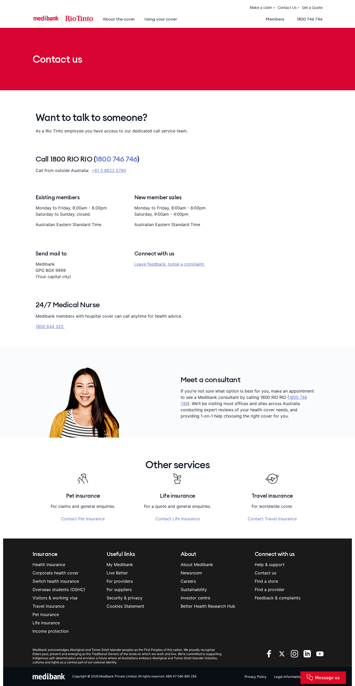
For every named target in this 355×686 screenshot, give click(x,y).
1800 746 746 (116, 159)
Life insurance (46, 622)
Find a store (266, 581)
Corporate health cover (55, 572)
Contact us (265, 572)
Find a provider (270, 589)
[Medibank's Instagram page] (295, 653)
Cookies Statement (125, 606)
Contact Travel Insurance (272, 518)
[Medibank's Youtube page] (320, 653)
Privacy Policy (255, 677)
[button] (339, 682)
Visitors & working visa (54, 597)
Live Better (117, 572)
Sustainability (194, 589)
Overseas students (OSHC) (58, 589)
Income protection (50, 631)
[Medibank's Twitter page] (282, 653)
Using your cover (160, 19)
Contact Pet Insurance (83, 518)
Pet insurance (45, 614)
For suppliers (119, 589)
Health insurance (48, 564)
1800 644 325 (50, 326)
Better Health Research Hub (208, 606)
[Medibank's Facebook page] (269, 653)
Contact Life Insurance (177, 518)
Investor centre (195, 597)
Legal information (288, 677)
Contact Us (287, 7)
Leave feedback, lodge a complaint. (169, 264)
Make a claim (261, 7)
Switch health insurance (55, 581)
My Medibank (120, 564)
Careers (188, 581)
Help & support (270, 564)
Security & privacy (124, 597)
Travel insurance (48, 606)
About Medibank (197, 564)
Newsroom (191, 572)
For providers (120, 581)
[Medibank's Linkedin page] (307, 653)
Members (275, 19)
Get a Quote (312, 7)
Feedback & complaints (277, 597)
